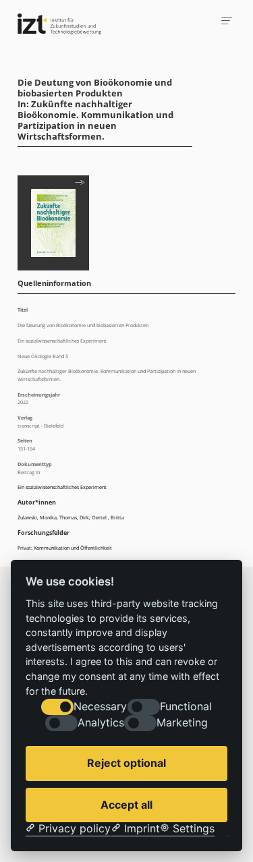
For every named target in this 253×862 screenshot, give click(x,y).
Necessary (100, 706)
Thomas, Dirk (74, 517)
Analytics (101, 722)
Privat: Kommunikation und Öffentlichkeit (65, 547)
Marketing (182, 722)
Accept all (126, 804)
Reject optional (126, 763)
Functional (186, 706)
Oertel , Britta (108, 517)
